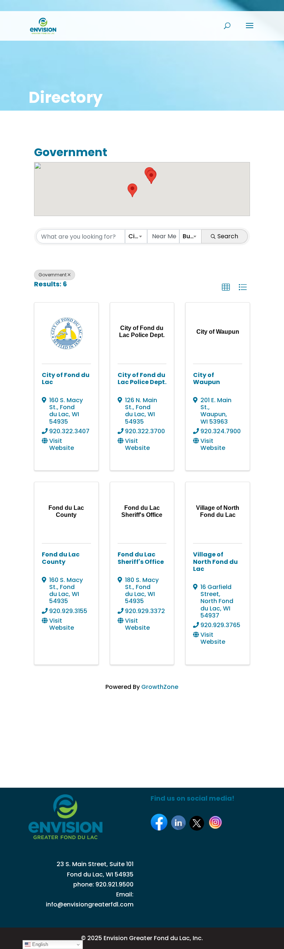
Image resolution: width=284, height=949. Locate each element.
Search (227, 236)
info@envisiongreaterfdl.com (89, 904)
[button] (132, 190)
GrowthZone (159, 687)
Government (52, 275)
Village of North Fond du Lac (215, 561)
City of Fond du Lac (65, 378)
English (39, 944)
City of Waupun (206, 378)
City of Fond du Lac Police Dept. (142, 378)
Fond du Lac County (61, 558)
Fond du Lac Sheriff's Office (141, 558)
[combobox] (136, 236)
